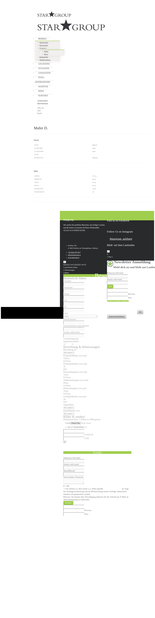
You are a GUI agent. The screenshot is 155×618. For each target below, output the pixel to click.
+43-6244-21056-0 (42, 100)
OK (140, 312)
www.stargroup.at (73, 257)
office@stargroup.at (42, 103)
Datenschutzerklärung (112, 489)
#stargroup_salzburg (121, 238)
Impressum (135, 304)
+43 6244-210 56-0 (74, 252)
